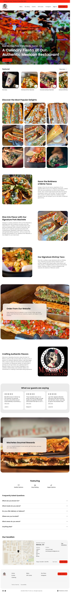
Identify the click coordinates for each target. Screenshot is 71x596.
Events (34, 6)
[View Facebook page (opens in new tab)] (3, 591)
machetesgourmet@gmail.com (52, 551)
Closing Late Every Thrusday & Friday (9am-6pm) (15, 1)
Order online (63, 561)
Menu (20, 6)
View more (6, 403)
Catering (14, 577)
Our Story (27, 6)
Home (13, 573)
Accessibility (23, 584)
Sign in (55, 6)
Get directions (64, 544)
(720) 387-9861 (49, 549)
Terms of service (15, 584)
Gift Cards (40, 6)
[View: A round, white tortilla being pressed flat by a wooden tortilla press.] (57, 135)
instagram (48, 6)
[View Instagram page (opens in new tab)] (5, 591)
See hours (55, 561)
